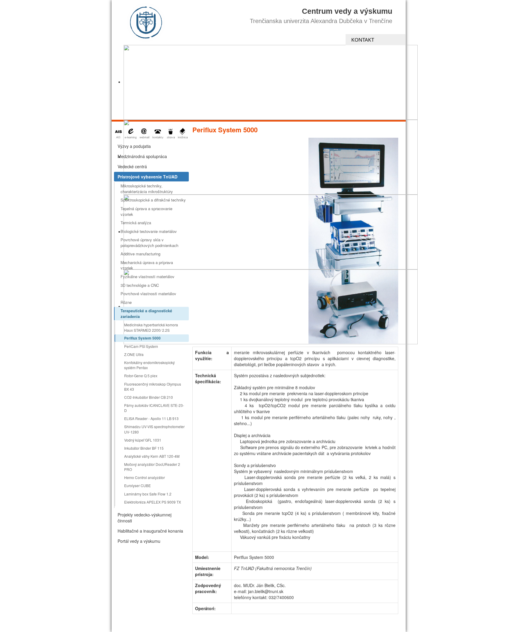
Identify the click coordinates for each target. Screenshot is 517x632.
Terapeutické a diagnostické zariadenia (146, 313)
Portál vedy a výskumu (139, 541)
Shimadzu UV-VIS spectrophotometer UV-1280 (154, 429)
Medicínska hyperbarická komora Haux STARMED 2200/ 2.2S (151, 327)
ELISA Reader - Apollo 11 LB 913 (151, 418)
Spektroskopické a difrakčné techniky (153, 200)
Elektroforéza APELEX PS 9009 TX (152, 501)
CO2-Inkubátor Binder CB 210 (148, 397)
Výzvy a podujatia (134, 146)
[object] (271, 82)
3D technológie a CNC (140, 285)
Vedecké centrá (132, 166)
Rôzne (126, 302)
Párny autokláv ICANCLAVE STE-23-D (154, 408)
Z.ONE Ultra (134, 354)
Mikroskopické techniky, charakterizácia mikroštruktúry (147, 188)
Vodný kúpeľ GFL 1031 (142, 439)
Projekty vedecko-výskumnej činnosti (144, 518)
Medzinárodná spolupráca (142, 156)
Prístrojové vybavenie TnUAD (147, 177)
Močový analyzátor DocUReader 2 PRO (152, 467)
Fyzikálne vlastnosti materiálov (147, 276)
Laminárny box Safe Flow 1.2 (147, 493)
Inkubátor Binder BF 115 (144, 448)
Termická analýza (136, 222)
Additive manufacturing (140, 254)
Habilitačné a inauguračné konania (150, 531)
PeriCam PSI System (141, 346)
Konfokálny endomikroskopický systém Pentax (149, 365)
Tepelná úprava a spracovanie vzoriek (146, 211)
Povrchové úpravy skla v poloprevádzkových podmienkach (149, 242)
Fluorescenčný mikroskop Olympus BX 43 (152, 386)
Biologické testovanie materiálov (149, 231)
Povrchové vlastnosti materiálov (148, 293)
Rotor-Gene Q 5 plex (140, 375)
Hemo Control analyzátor (144, 477)
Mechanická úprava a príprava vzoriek (147, 265)
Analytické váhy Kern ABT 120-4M (152, 456)
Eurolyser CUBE (137, 485)
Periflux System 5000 (142, 338)
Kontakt (362, 39)
